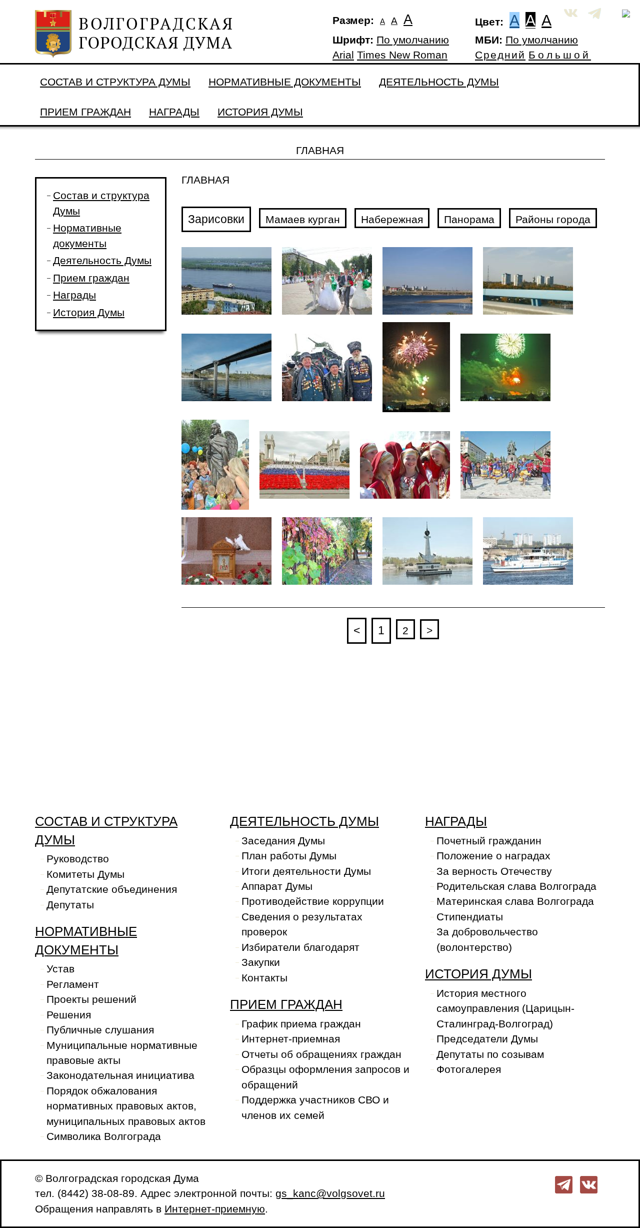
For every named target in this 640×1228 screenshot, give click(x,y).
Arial (343, 55)
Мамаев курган (303, 220)
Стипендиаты (469, 917)
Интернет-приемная (291, 1039)
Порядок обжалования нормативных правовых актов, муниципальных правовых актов (126, 1106)
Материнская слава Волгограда (515, 901)
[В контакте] (589, 1184)
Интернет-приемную (214, 1209)
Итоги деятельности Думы (306, 871)
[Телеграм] (563, 1184)
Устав (60, 969)
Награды (174, 112)
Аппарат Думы (277, 886)
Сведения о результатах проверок (302, 924)
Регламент (72, 984)
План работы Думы (289, 856)
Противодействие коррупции (313, 901)
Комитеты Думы (85, 874)
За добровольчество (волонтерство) (487, 939)
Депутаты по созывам (490, 1054)
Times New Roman (402, 55)
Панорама (469, 220)
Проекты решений (91, 999)
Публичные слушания (100, 1030)
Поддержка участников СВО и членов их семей (315, 1107)
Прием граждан (85, 112)
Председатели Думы (487, 1039)
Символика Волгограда (103, 1136)
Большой (559, 55)
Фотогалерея (468, 1069)
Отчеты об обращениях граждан (322, 1054)
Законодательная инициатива (120, 1075)
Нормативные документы (284, 82)
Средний (500, 55)
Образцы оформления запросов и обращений (326, 1076)
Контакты (265, 978)
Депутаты (70, 905)
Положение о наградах (493, 856)
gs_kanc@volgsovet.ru (330, 1193)
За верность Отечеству (494, 871)
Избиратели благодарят (301, 947)
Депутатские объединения (111, 889)
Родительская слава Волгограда (516, 886)
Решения (68, 1015)
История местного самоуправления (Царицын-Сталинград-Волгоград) (505, 1008)
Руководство (77, 859)
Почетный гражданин (489, 841)
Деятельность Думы (439, 82)
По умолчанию (412, 40)
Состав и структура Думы (115, 82)
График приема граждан (301, 1024)
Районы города (553, 220)
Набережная (392, 220)
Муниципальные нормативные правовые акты (122, 1052)
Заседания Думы (283, 841)
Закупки (261, 962)
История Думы (260, 112)
